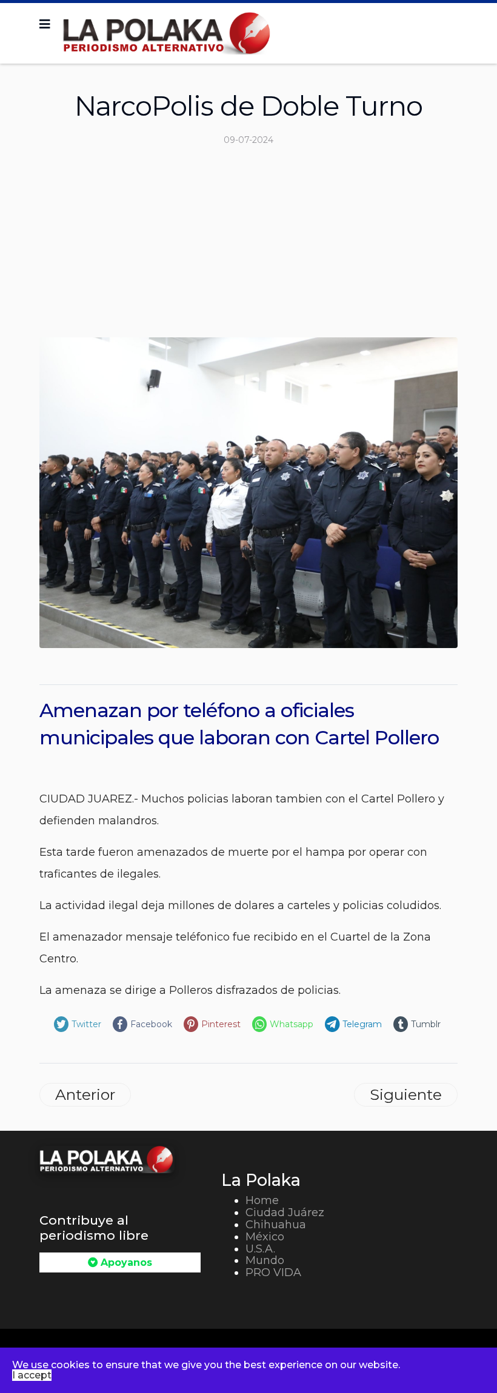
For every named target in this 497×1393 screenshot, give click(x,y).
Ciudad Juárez (284, 1212)
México (264, 1236)
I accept (32, 1375)
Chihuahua (275, 1224)
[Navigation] (44, 24)
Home (262, 1200)
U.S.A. (260, 1249)
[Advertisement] (248, 246)
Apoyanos (125, 1262)
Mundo (264, 1260)
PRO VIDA (273, 1272)
